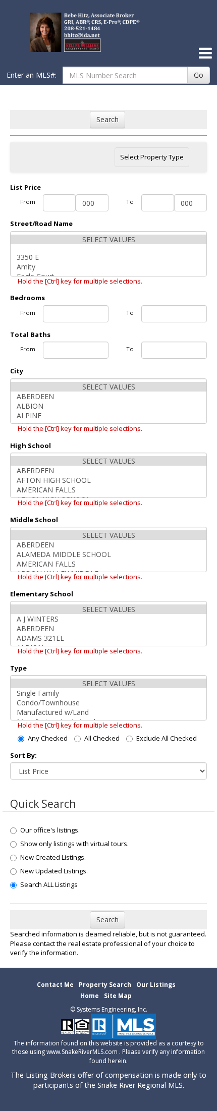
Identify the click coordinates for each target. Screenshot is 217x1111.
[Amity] (108, 266)
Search (107, 119)
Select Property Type (152, 159)
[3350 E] (108, 257)
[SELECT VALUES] (108, 239)
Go (198, 75)
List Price (25, 187)
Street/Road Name (41, 223)
